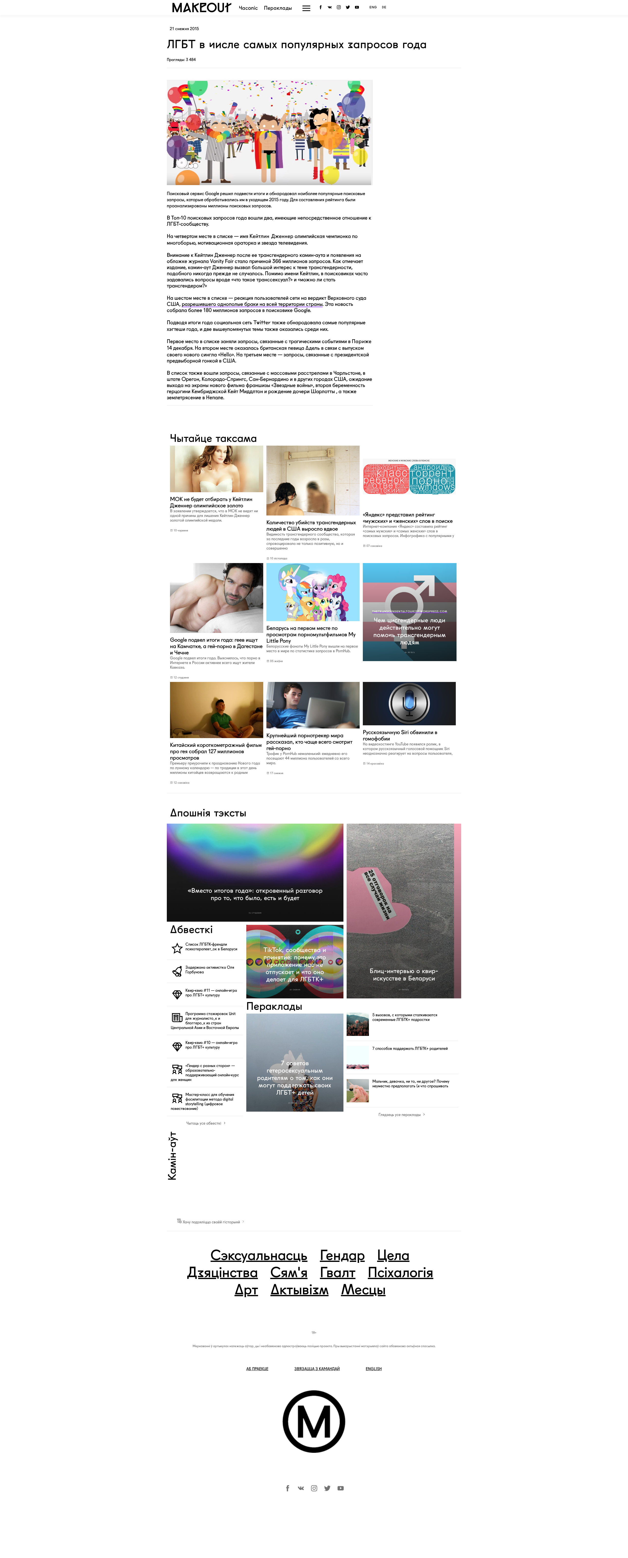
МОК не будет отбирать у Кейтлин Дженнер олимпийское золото (214, 509)
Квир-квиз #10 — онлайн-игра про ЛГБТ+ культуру (211, 1045)
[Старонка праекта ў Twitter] (349, 7)
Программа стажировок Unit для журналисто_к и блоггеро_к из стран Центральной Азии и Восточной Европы (205, 1020)
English (374, 1369)
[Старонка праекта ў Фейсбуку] (288, 1490)
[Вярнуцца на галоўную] (201, 10)
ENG (373, 7)
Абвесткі (191, 930)
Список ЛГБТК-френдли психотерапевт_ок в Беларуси (211, 946)
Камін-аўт (173, 1156)
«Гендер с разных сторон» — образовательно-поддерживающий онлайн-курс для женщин (205, 1072)
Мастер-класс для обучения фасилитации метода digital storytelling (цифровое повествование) (202, 1101)
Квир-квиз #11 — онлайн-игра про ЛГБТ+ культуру (211, 992)
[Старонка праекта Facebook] (321, 7)
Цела (393, 1256)
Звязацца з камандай (317, 1369)
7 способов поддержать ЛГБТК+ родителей (410, 1048)
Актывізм (299, 1290)
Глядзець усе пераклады (400, 1114)
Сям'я (289, 1273)
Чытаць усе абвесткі (204, 1123)
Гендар (342, 1256)
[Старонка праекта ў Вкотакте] (301, 1490)
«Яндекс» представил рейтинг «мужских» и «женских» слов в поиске (408, 524)
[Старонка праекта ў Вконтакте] (330, 7)
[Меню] (306, 8)
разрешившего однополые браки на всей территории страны (252, 304)
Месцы (363, 1290)
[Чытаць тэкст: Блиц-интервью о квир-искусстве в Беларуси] (404, 911)
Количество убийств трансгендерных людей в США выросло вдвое (311, 535)
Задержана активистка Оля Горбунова (209, 969)
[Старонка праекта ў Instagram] (339, 7)
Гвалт (337, 1273)
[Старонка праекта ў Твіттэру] (327, 1490)
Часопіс (248, 8)
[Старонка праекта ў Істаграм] (314, 1490)
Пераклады (278, 8)
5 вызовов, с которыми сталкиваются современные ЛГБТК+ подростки (404, 1017)
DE (384, 7)
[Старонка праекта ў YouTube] (358, 7)
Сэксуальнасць (258, 1256)
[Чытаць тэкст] (216, 493)
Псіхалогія (400, 1273)
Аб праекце (257, 1369)
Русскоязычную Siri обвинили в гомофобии (408, 742)
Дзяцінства (222, 1273)
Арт (246, 1290)
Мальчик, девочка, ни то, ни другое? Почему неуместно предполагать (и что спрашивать (410, 1083)
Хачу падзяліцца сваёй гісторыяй (211, 1222)
